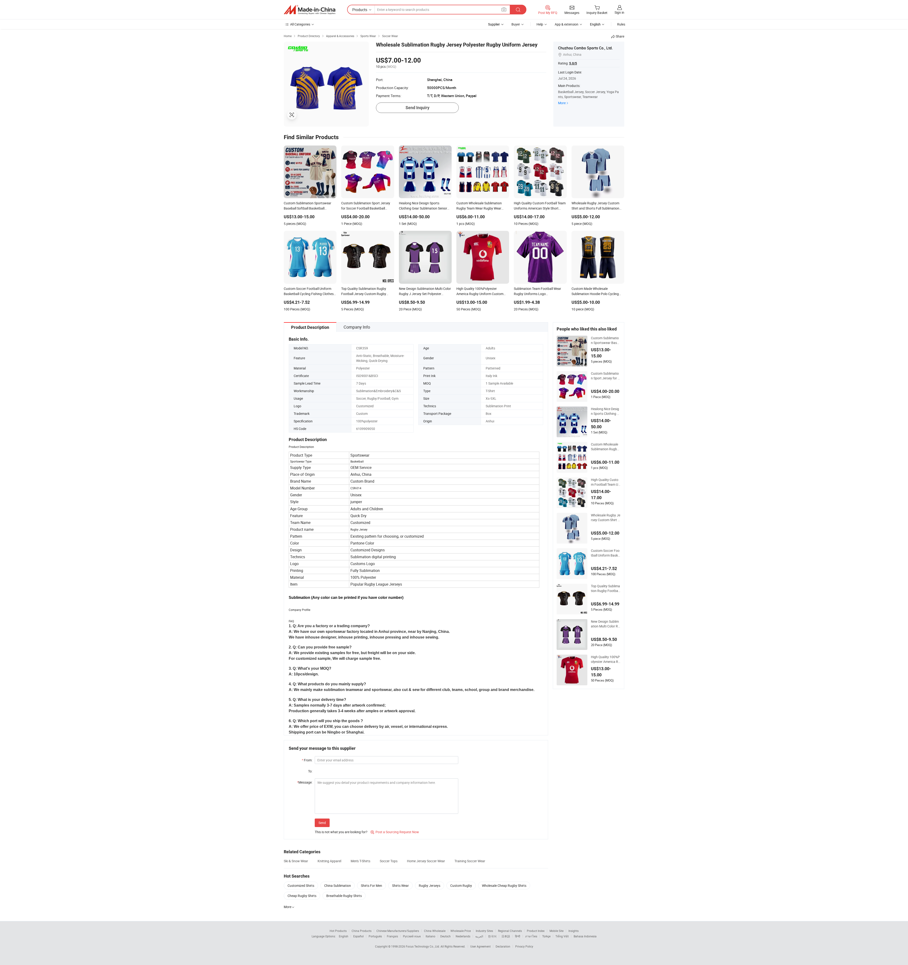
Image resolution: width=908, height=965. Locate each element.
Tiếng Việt (562, 936)
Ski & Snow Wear (296, 861)
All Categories (300, 24)
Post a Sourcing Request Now (395, 832)
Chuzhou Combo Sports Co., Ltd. (585, 48)
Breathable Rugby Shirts (344, 895)
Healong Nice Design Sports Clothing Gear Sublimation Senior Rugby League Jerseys (605, 411)
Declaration (503, 946)
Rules (621, 24)
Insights (573, 931)
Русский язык (412, 936)
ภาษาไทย (531, 936)
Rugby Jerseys (429, 885)
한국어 (492, 936)
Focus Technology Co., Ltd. (423, 946)
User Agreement (480, 946)
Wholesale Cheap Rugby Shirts (504, 885)
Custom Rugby (461, 885)
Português (375, 936)
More (562, 103)
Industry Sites (484, 931)
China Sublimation (337, 885)
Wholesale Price (460, 931)
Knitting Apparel (329, 861)
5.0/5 (573, 63)
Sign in (619, 12)
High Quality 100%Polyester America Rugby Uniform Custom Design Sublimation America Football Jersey (605, 659)
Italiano (430, 936)
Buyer (515, 24)
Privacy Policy (524, 946)
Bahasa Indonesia (585, 936)
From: (307, 760)
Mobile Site (556, 931)
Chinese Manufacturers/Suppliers (397, 931)
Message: (304, 782)
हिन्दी (517, 936)
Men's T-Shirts (360, 861)
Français (392, 936)
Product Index (536, 931)
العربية (479, 936)
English (343, 936)
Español (358, 936)
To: (310, 771)
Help (540, 24)
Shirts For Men (371, 885)
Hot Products (338, 931)
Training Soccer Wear (469, 861)
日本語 (506, 936)
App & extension (566, 24)
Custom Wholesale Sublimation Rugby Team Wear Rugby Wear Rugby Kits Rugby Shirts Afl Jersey (605, 446)
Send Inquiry (417, 107)
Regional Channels (510, 931)
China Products (361, 931)
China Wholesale (434, 931)
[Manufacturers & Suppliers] (309, 10)
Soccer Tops (388, 861)
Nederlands (463, 936)
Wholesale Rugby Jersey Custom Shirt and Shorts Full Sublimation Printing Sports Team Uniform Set (605, 517)
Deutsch (445, 936)
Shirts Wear (400, 885)
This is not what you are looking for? (341, 832)
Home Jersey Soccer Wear (426, 861)
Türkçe (546, 936)
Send (322, 822)
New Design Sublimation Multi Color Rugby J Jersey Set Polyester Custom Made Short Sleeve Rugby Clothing (605, 624)
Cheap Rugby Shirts (302, 895)
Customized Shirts (301, 885)
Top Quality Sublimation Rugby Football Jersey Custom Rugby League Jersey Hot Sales (605, 588)
